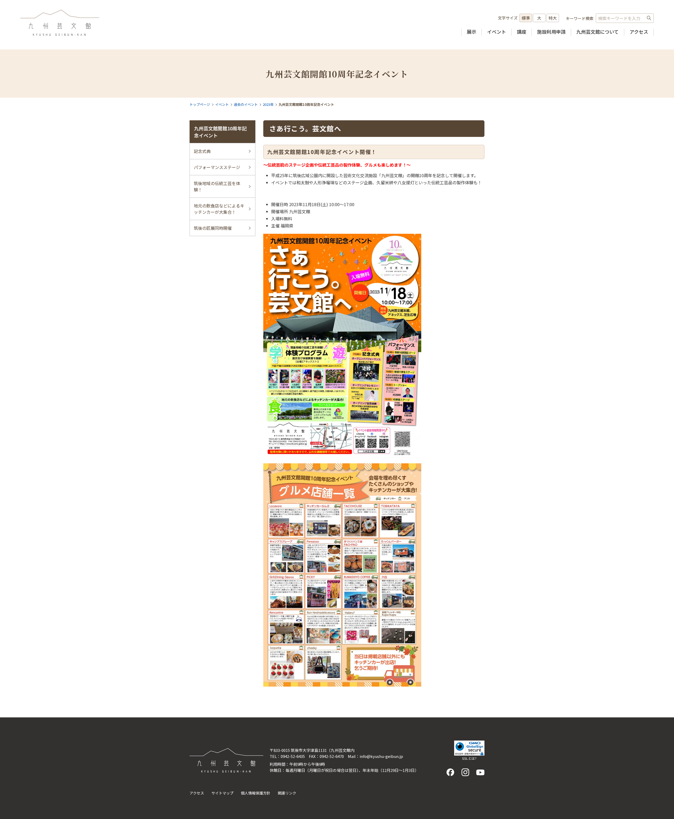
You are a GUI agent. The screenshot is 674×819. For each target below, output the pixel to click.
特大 (552, 18)
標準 (526, 18)
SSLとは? (469, 758)
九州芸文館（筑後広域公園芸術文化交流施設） (59, 23)
